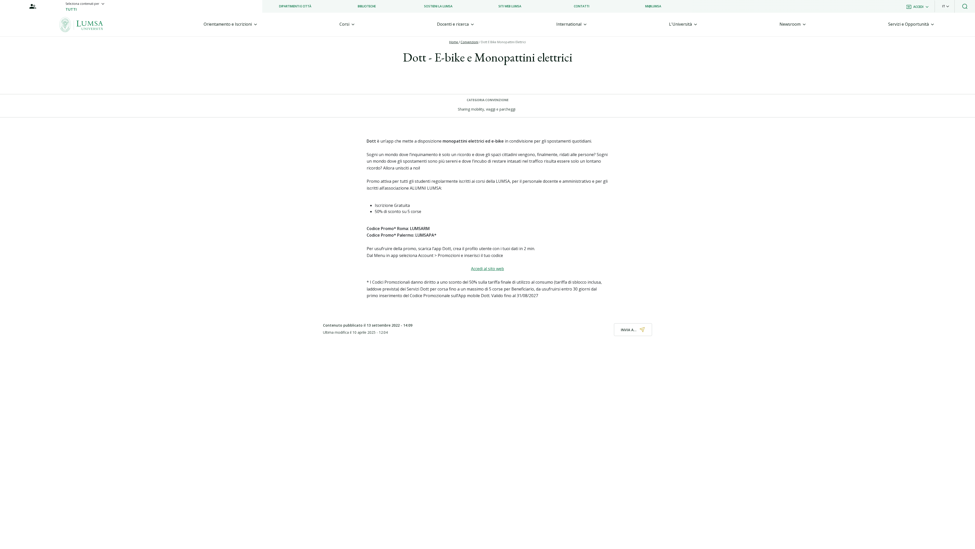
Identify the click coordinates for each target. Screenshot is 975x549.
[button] (945, 6)
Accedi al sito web (487, 268)
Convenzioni (469, 42)
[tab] (230, 24)
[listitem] (295, 6)
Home (454, 42)
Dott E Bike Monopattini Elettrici (503, 42)
